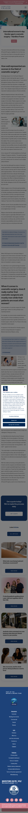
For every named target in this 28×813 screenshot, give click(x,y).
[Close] (24, 386)
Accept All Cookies (14, 424)
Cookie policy (14, 763)
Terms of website (14, 760)
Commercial (14, 719)
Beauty (14, 725)
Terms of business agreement (14, 772)
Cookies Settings (14, 416)
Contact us (14, 741)
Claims (14, 744)
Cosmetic (14, 714)
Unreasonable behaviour (14, 769)
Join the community (14, 738)
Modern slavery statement (14, 766)
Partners (14, 732)
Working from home (14, 716)
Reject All (14, 420)
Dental (14, 722)
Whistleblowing (14, 774)
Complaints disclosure (14, 758)
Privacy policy (14, 755)
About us (14, 735)
